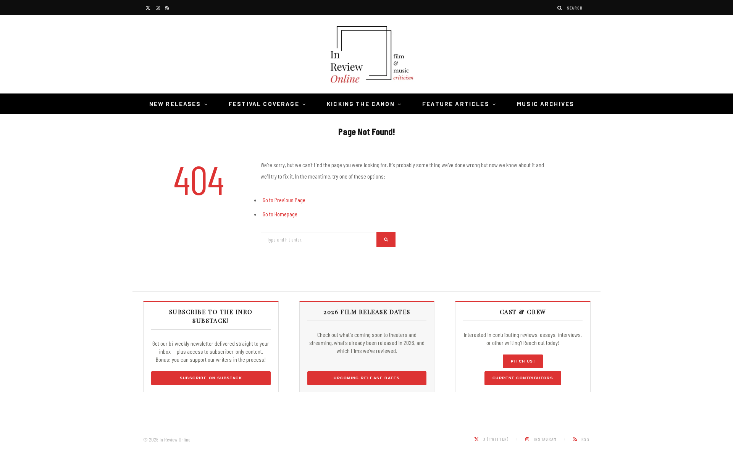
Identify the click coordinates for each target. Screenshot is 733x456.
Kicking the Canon (361, 103)
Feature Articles (455, 103)
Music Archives (545, 103)
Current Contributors (522, 378)
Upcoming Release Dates (367, 378)
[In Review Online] (366, 55)
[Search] (560, 7)
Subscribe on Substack (211, 378)
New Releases (175, 103)
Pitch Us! (523, 361)
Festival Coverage (264, 103)
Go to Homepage (280, 214)
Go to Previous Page (284, 199)
